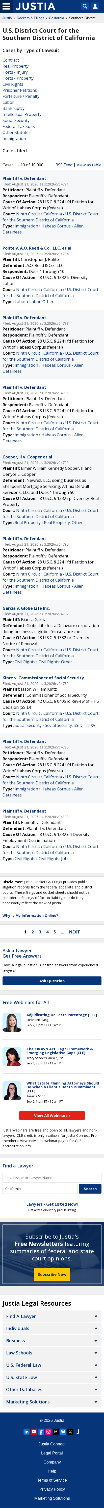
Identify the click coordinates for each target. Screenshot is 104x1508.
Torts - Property (18, 78)
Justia (59, 1420)
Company (52, 1462)
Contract (11, 60)
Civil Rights (13, 84)
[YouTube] (34, 1432)
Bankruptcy (13, 108)
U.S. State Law (21, 1377)
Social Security (16, 120)
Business (15, 1341)
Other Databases (24, 1389)
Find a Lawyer (18, 1166)
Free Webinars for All (26, 1002)
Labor (8, 102)
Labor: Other (41, 301)
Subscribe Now (52, 1274)
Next (74, 932)
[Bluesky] (63, 1432)
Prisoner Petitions (20, 90)
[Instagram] (48, 1432)
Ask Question (52, 980)
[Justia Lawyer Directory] (78, 1432)
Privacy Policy (52, 1489)
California (52, 214)
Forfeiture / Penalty (21, 96)
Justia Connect (52, 1444)
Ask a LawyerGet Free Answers (22, 953)
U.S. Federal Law (23, 1365)
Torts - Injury (15, 72)
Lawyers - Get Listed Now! (52, 1204)
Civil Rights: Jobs (54, 858)
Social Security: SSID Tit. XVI (71, 725)
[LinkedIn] (26, 1432)
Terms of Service (52, 1480)
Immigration (14, 138)
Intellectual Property (22, 114)
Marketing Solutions (28, 1402)
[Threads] (56, 1432)
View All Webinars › (52, 1115)
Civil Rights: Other (55, 662)
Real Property (16, 66)
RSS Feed (64, 165)
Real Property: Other (63, 522)
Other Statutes (17, 132)
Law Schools (19, 1353)
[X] (70, 1432)
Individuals (17, 1328)
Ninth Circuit (28, 214)
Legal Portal (52, 1453)
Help (52, 1471)
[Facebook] (41, 1432)
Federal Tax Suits (19, 126)
